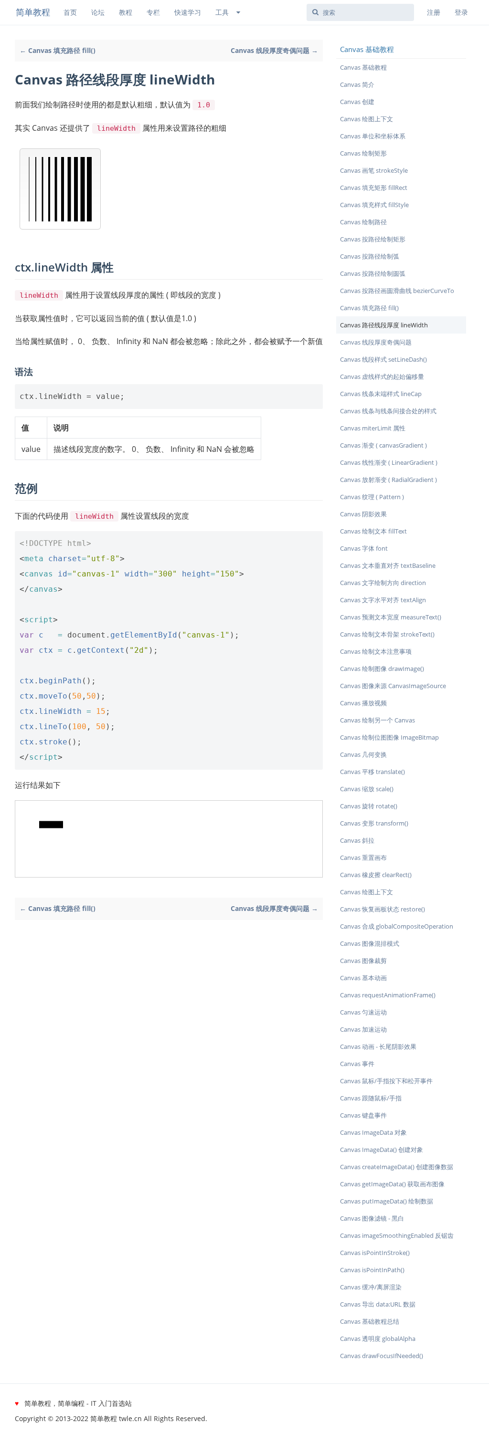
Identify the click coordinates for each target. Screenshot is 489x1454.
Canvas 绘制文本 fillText (373, 531)
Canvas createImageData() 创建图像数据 (396, 1166)
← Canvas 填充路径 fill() (58, 50)
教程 (125, 12)
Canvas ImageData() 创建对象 (381, 1149)
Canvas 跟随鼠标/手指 (371, 1098)
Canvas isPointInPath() (372, 1270)
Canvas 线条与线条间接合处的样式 (388, 411)
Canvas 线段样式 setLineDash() (383, 359)
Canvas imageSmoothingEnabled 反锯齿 (397, 1235)
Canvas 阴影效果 (363, 514)
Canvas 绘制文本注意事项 (376, 651)
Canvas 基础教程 (363, 67)
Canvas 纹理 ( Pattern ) (372, 496)
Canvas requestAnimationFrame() (388, 995)
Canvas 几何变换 (363, 754)
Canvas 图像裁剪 (363, 960)
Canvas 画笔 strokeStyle (374, 170)
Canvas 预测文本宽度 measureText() (390, 617)
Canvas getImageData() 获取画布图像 (392, 1184)
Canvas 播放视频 (363, 703)
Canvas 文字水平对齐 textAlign (383, 600)
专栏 (153, 12)
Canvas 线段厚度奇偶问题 (376, 342)
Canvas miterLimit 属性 (372, 428)
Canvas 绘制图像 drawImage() (382, 668)
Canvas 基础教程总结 (369, 1321)
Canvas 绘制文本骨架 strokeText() (387, 634)
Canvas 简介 (357, 84)
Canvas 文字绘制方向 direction (383, 582)
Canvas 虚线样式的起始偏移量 (382, 376)
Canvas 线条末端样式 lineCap (381, 393)
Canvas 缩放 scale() (366, 789)
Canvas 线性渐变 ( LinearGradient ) (388, 462)
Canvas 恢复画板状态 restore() (382, 909)
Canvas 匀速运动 (363, 1012)
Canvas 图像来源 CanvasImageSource (393, 685)
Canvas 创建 (357, 101)
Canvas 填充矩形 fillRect (373, 187)
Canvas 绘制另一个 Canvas (377, 720)
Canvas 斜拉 (357, 840)
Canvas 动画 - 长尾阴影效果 (378, 1046)
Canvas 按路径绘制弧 (369, 256)
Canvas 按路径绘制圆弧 (372, 273)
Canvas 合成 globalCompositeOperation (396, 926)
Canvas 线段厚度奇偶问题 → (274, 50)
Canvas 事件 (357, 1063)
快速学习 (187, 12)
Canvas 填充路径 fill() (369, 307)
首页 (70, 12)
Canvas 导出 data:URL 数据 (377, 1304)
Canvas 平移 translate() (372, 771)
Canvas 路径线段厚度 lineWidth (384, 325)
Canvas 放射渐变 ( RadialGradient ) (388, 479)
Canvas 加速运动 (363, 1029)
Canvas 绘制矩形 (363, 153)
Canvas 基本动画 (363, 977)
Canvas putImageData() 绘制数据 (386, 1201)
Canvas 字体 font (364, 548)
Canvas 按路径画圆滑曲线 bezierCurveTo (397, 290)
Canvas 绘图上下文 (366, 119)
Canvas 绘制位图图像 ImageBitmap (389, 737)
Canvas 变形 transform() (374, 823)
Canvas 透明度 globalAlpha (377, 1338)
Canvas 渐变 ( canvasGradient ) (383, 445)
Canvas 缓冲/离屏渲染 (371, 1287)
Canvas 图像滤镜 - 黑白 (372, 1218)
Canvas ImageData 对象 (373, 1132)
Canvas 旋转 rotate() (368, 806)
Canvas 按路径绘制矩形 (372, 239)
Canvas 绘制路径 (363, 222)
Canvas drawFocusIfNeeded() (381, 1355)
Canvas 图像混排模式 (369, 943)
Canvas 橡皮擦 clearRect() (376, 874)
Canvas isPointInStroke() (375, 1252)
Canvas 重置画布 (363, 857)
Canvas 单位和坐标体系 (372, 136)
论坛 (98, 12)
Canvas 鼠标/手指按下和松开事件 (386, 1081)
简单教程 (33, 12)
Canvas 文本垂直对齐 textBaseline (388, 565)
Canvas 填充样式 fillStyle (374, 204)
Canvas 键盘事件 (363, 1115)
